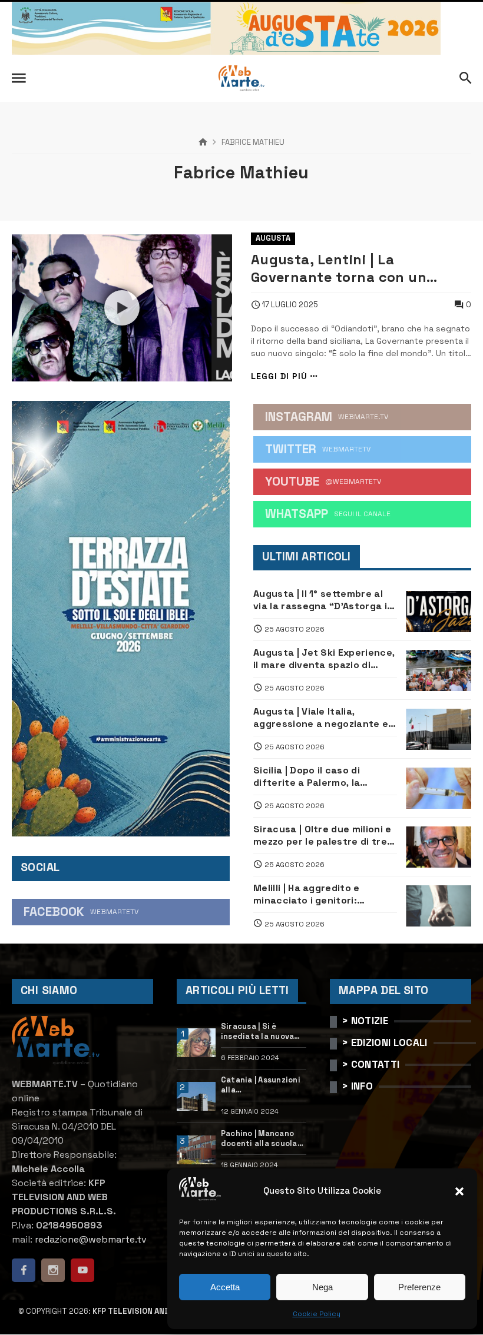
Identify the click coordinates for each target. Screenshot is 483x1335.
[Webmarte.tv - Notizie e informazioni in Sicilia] (241, 78)
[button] (459, 1191)
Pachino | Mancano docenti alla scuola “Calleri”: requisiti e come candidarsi (261, 1139)
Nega (322, 1287)
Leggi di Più (279, 376)
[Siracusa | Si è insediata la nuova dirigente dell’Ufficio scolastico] (196, 1043)
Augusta (273, 238)
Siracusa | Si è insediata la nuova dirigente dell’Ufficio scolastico (258, 1032)
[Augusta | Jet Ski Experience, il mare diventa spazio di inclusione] (438, 670)
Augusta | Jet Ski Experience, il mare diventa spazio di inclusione (324, 659)
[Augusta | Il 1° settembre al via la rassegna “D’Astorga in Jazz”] (438, 611)
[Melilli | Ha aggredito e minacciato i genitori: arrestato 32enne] (438, 905)
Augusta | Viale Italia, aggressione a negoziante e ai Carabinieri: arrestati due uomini (320, 718)
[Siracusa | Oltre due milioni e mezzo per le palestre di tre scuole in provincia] (438, 847)
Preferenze (419, 1287)
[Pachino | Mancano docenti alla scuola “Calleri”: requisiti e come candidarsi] (196, 1150)
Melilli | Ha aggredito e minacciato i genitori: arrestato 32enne (306, 894)
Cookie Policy (316, 1314)
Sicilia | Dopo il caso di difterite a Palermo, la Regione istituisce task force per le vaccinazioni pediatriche (324, 777)
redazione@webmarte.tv (91, 1239)
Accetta (225, 1287)
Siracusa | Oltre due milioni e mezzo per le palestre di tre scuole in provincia (322, 835)
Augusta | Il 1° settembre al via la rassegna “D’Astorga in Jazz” (323, 600)
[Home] (203, 142)
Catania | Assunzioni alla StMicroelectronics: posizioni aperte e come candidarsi (261, 1085)
